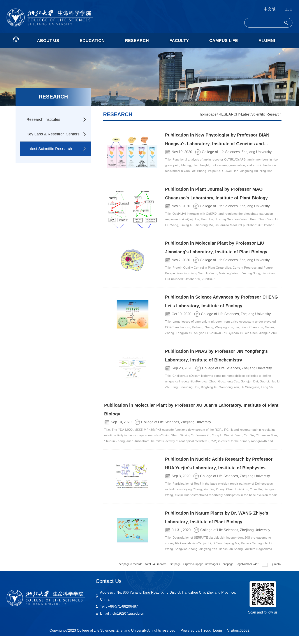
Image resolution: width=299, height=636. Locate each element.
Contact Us (108, 581)
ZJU (288, 9)
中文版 (270, 9)
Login (217, 630)
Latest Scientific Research (261, 114)
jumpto (276, 564)
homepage (208, 114)
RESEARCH (229, 114)
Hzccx (206, 630)
